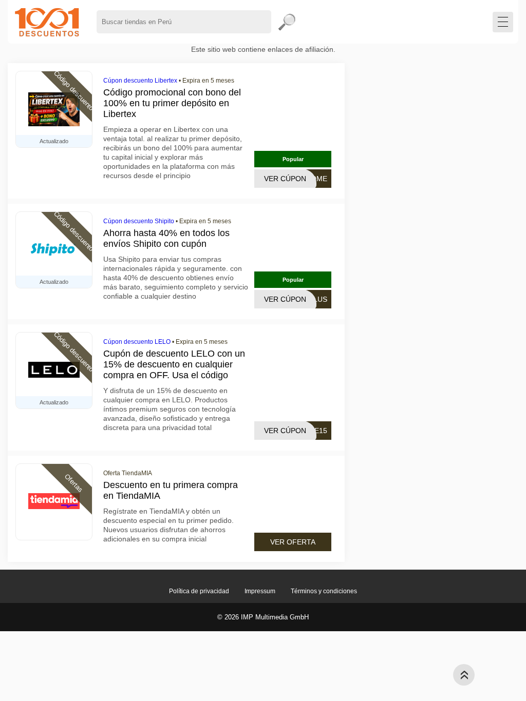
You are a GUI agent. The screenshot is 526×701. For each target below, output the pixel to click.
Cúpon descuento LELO (137, 341)
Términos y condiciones (324, 591)
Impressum (260, 591)
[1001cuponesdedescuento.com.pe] (47, 21)
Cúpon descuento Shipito (138, 221)
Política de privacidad (199, 591)
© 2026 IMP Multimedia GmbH (263, 617)
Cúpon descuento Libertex (140, 80)
